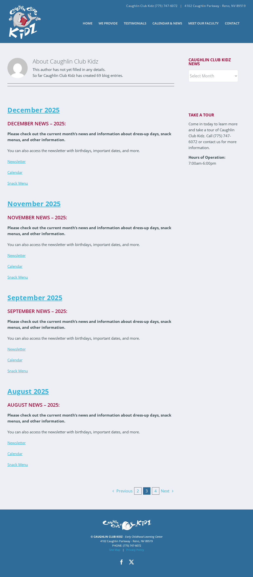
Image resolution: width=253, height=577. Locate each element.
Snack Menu (17, 183)
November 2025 (34, 203)
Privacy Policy (135, 550)
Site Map (114, 550)
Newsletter (16, 161)
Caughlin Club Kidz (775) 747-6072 (152, 6)
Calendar (14, 172)
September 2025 (34, 297)
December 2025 (33, 109)
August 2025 (28, 391)
